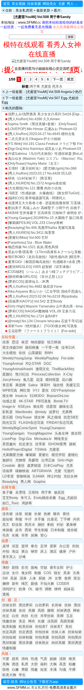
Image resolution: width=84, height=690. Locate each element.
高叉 (5, 524)
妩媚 (53, 659)
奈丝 (22, 353)
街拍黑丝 (75, 637)
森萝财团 (34, 465)
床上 (43, 551)
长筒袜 (56, 605)
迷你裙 (72, 530)
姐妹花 (69, 589)
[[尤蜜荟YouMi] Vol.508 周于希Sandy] (41, 61)
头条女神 (61, 433)
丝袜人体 (58, 632)
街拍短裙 (9, 637)
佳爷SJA (68, 347)
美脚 (60, 616)
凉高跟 (52, 621)
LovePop (9, 439)
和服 (18, 519)
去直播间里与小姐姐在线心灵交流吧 (42, 68)
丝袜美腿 (34, 4)
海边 (15, 551)
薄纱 (5, 567)
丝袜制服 (26, 637)
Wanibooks (23, 412)
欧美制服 (9, 626)
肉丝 (24, 616)
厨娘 (42, 578)
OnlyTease (23, 417)
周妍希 (27, 503)
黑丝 (77, 605)
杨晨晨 (59, 492)
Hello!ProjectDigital (17, 449)
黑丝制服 (9, 642)
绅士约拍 (54, 476)
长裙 (37, 514)
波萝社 (54, 412)
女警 (58, 578)
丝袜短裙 (75, 632)
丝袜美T (56, 626)
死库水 (57, 86)
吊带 (24, 535)
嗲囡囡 (31, 455)
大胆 (34, 664)
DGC (47, 363)
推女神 (7, 396)
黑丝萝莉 (26, 605)
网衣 (31, 621)
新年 (15, 583)
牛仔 (28, 519)
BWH (49, 353)
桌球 (5, 546)
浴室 (15, 546)
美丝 (68, 626)
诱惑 (15, 664)
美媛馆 (33, 460)
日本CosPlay (54, 465)
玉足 (69, 616)
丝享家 (40, 444)
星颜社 (7, 374)
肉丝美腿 (58, 642)
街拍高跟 (58, 637)
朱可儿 (26, 498)
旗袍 (34, 567)
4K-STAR (26, 401)
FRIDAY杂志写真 (60, 422)
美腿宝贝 (73, 385)
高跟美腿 (67, 621)
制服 (37, 573)
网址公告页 (28, 682)
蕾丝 (66, 514)
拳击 (34, 546)
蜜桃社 (73, 455)
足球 (43, 546)
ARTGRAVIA (42, 471)
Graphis (39, 481)
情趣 (34, 669)
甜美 (15, 659)
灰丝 (22, 610)
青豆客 (7, 385)
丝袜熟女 (42, 642)
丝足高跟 (9, 632)
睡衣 (56, 514)
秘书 (38, 589)
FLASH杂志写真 (31, 422)
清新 (62, 659)
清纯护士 (9, 589)
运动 (5, 573)
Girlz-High (65, 460)
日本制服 (57, 530)
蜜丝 (21, 465)
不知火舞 (47, 583)
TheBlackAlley (63, 369)
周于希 (35, 86)
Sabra (32, 385)
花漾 (39, 379)
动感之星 (9, 401)
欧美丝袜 (26, 626)
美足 (22, 621)
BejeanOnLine (58, 396)
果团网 (20, 385)
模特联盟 (52, 379)
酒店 (53, 551)
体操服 (7, 530)
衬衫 (60, 524)
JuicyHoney (11, 379)
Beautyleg (10, 481)
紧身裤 (71, 524)
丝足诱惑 (26, 632)
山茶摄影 (35, 353)
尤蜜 (61, 4)
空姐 (43, 567)
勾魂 (62, 669)
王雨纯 (33, 492)
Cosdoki (8, 465)
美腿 (31, 610)
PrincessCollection (46, 374)
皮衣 (18, 530)
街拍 (75, 546)
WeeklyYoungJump (17, 358)
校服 (28, 514)
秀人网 (25, 481)
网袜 (76, 610)
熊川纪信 (22, 374)
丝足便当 (26, 444)
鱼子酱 (7, 492)
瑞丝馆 (58, 385)
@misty (40, 412)
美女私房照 (24, 10)
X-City (68, 374)
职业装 (17, 524)
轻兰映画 (54, 342)
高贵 (62, 664)
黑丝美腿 (26, 642)
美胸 (5, 664)
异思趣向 (9, 444)
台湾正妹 (48, 460)
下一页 (58, 79)
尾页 (70, 79)
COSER (63, 583)
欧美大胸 (9, 675)
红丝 (34, 616)
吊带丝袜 (47, 616)
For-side (67, 358)
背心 (43, 535)
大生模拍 (9, 353)
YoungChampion (52, 428)
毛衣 (5, 535)
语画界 (7, 471)
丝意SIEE (71, 417)
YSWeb (41, 449)
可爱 (5, 659)
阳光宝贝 (9, 422)
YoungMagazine (39, 433)
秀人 (70, 4)
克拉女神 (70, 476)
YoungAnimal (12, 363)
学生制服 (41, 530)
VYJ (36, 390)
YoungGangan (13, 433)
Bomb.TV (61, 401)
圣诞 (13, 578)
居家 (53, 546)
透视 (5, 594)
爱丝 (45, 390)
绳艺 (24, 583)
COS (47, 573)
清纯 (24, 659)
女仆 (15, 573)
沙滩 (22, 557)
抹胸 (34, 535)
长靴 (15, 535)
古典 (76, 573)
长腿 (41, 621)
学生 (22, 675)
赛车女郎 (57, 567)
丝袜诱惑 (63, 610)
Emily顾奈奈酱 (45, 498)
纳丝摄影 (38, 342)
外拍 (5, 551)
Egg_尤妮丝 (68, 498)
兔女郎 (26, 573)
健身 (62, 551)
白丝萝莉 (42, 605)
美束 (66, 573)
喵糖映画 (22, 471)
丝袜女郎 (9, 605)
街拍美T (41, 626)
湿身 (23, 578)
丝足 (5, 616)
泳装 (18, 514)
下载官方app (48, 682)
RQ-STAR (33, 363)
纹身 (22, 589)
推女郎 (76, 433)
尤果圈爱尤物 (12, 455)
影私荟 (7, 412)
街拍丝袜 (42, 632)
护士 (69, 567)
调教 (48, 589)
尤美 (69, 465)
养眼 (24, 669)
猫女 (57, 573)
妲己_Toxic (10, 503)
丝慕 (5, 342)
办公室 (64, 546)
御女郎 (38, 406)
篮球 (24, 546)
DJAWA (39, 476)
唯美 (72, 659)
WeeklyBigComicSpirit (19, 428)
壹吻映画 (23, 476)
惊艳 (5, 669)
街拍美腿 (42, 637)
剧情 (15, 567)
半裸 (72, 669)
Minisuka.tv (42, 439)
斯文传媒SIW (12, 347)
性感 (34, 659)
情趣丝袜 (9, 621)
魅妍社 (7, 460)
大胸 (53, 664)
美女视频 (18, 4)
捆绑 (5, 583)
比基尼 (52, 519)
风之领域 (54, 417)
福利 (43, 664)
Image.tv (8, 406)
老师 (67, 578)
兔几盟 (28, 379)
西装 (28, 530)
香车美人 (9, 557)
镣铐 (57, 589)
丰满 (53, 669)
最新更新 (43, 10)
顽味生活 (66, 406)
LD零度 (8, 476)
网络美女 (49, 4)
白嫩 (15, 669)
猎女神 (39, 417)
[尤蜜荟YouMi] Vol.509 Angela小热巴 (54, 92)
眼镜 (34, 583)
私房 (24, 664)
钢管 (34, 551)
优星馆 (51, 406)
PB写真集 (43, 401)
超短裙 (7, 519)
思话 (15, 342)
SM (5, 578)
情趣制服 (9, 648)
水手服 (39, 519)
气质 (43, 659)
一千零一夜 (50, 347)
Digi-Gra (25, 439)
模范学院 (58, 455)
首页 (6, 4)
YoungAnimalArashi (17, 369)
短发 (43, 669)
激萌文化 (42, 369)
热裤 (47, 514)
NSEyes (24, 406)
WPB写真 (9, 390)
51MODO (37, 396)
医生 (77, 578)
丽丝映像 (32, 347)
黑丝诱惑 (75, 642)
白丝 (15, 616)
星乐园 (7, 417)
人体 (32, 578)
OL (30, 589)
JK (50, 578)
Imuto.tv (21, 396)
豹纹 (50, 524)
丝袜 (67, 605)
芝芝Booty (10, 498)
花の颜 (67, 379)
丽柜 (72, 444)
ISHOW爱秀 (57, 444)
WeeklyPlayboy (47, 358)
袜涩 (24, 342)
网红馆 (25, 390)
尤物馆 (20, 460)
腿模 (50, 610)
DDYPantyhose (63, 390)
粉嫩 (72, 664)
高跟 (41, 610)
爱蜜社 (44, 455)
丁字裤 (65, 519)
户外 (72, 551)
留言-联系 (10, 682)
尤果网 (67, 412)
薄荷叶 (45, 385)
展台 (24, 551)
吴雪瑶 (20, 492)
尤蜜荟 (46, 86)
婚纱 (41, 524)
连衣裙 (7, 514)
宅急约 (69, 471)
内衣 (76, 519)
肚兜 (24, 567)
